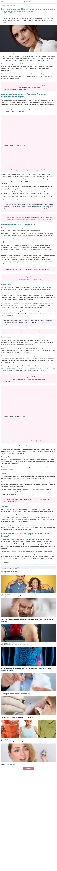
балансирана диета (17, 551)
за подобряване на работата (20, 478)
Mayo (49, 517)
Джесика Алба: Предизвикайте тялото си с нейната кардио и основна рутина (29, 219)
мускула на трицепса (41, 249)
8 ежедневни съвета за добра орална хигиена (17, 596)
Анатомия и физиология (7, 763)
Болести (3, 617)
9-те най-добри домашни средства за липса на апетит (20, 741)
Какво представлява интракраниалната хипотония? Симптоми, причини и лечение (27, 620)
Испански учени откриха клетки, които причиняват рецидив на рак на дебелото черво (26, 669)
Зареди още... (28, 768)
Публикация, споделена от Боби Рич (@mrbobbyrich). (29, 441)
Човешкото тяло (5, 643)
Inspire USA (20, 257)
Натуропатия (4, 739)
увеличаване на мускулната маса (26, 235)
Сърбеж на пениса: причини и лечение (15, 645)
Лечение (3, 692)
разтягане (4, 189)
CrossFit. (17, 305)
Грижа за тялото (5, 594)
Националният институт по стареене (26, 356)
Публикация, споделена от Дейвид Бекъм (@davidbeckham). (29, 170)
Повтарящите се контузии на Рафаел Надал (34, 332)
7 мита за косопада (8, 764)
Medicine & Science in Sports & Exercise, (34, 366)
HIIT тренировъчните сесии (38, 489)
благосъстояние (5, 5)
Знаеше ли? (4, 666)
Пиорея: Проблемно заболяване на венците (17, 717)
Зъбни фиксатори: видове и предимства (15, 694)
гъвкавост (26, 352)
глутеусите (4, 453)
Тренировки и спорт (14, 5)
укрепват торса (10, 451)
